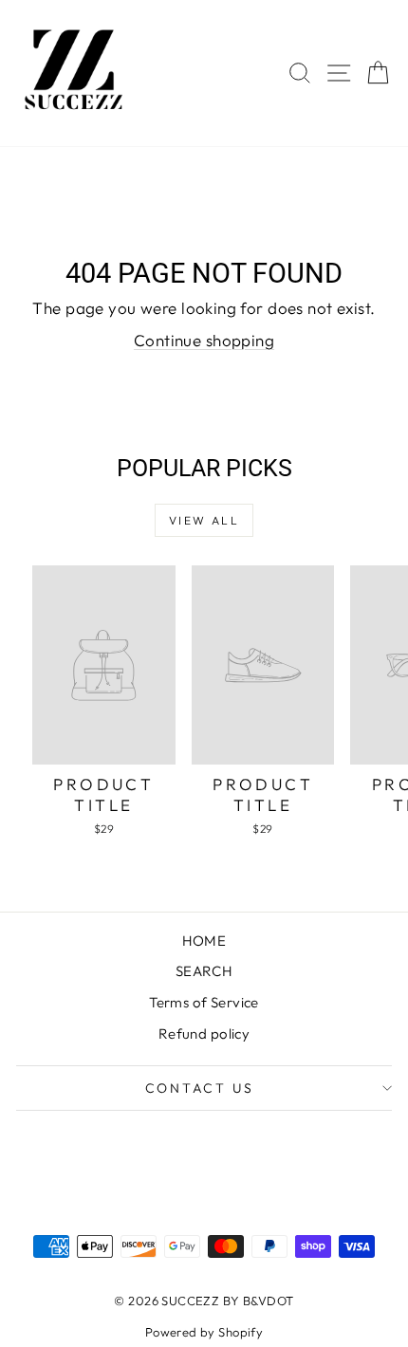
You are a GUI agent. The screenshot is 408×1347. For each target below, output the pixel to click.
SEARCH (204, 971)
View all (204, 520)
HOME (204, 941)
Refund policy (204, 1033)
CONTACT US (199, 1088)
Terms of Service (204, 1002)
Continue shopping (204, 340)
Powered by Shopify (204, 1331)
